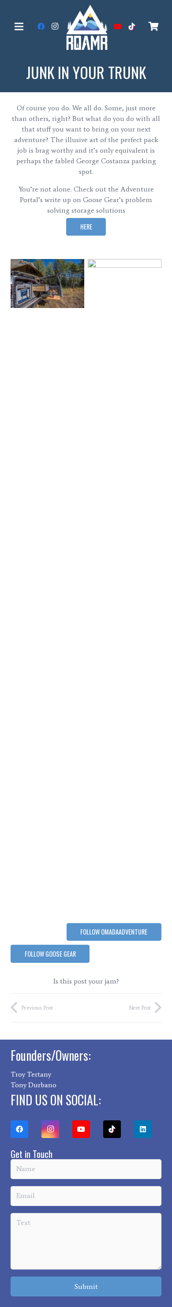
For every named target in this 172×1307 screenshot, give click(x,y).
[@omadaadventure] (124, 590)
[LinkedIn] (143, 1129)
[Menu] (19, 26)
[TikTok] (132, 26)
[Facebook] (41, 26)
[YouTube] (118, 26)
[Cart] (153, 26)
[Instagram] (55, 26)
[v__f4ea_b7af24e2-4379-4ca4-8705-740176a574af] (47, 590)
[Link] (86, 26)
